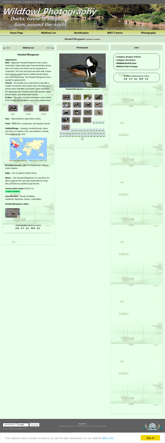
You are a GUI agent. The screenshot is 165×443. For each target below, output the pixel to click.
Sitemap (17, 1)
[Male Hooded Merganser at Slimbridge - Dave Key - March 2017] (64, 135)
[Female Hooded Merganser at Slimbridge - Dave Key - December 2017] (85, 135)
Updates (27, 1)
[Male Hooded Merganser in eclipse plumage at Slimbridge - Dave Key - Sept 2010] (66, 107)
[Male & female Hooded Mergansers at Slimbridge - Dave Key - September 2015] (64, 132)
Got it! (150, 438)
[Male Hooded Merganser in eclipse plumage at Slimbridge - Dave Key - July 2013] (44, 111)
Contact (7, 1)
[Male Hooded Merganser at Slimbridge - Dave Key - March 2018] (91, 135)
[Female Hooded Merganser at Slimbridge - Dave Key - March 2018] (94, 135)
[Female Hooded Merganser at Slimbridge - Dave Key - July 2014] (84, 130)
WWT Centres (115, 32)
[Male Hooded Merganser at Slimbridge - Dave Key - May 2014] (103, 122)
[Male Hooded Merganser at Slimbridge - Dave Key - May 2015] (100, 130)
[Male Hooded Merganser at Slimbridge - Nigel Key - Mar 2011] (77, 115)
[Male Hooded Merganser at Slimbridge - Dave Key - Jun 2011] (98, 99)
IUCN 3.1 (29, 188)
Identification (81, 32)
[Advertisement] (136, 104)
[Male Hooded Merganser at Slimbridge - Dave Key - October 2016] (98, 132)
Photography (148, 32)
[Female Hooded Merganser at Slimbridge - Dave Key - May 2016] (94, 132)
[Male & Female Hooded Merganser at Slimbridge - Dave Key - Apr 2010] (77, 99)
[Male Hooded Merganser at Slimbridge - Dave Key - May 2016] (82, 132)
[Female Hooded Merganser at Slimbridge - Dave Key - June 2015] (103, 130)
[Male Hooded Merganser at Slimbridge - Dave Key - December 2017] (79, 135)
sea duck (42, 178)
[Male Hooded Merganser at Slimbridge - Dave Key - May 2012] (98, 115)
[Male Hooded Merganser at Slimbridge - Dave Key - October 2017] (73, 135)
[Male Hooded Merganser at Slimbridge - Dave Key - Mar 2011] (13, 111)
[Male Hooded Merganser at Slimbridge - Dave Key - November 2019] (98, 135)
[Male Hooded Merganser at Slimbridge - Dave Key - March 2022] (101, 135)
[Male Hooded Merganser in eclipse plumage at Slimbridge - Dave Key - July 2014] (72, 130)
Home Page (16, 32)
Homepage (62, 426)
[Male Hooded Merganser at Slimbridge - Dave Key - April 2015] (97, 130)
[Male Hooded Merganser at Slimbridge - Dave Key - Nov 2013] (97, 122)
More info (108, 438)
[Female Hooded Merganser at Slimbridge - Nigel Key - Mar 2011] (66, 115)
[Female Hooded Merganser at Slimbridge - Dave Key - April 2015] (94, 130)
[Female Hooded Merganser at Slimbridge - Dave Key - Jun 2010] (88, 99)
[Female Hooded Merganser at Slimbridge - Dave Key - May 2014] (28, 111)
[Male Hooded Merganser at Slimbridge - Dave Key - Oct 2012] (66, 122)
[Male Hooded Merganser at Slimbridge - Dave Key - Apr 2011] (98, 107)
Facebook (39, 1)
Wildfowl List (48, 32)
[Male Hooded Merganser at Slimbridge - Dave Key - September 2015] (61, 132)
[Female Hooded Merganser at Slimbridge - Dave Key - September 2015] (73, 132)
